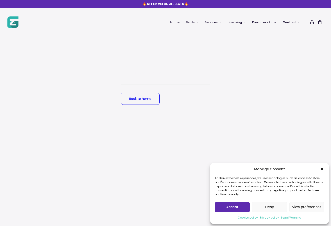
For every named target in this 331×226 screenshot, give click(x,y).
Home (174, 22)
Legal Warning (291, 217)
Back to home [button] (140, 98)
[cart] (319, 22)
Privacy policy (269, 217)
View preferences (307, 207)
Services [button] (211, 22)
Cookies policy (248, 217)
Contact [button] (289, 22)
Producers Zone (264, 22)
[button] (322, 169)
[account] (312, 22)
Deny (269, 207)
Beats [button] (190, 22)
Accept (232, 207)
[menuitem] (175, 22)
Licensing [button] (234, 22)
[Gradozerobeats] (12, 22)
